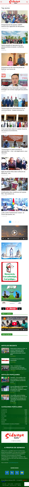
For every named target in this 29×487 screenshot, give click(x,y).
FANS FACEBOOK (7, 334)
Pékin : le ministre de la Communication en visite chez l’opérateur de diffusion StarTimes (18, 367)
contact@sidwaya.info (13, 462)
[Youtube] (22, 473)
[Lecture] (3, 238)
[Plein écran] (26, 238)
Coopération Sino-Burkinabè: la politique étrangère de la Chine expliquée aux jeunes (14, 88)
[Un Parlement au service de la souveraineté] (5, 361)
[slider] (13, 238)
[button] (14, 232)
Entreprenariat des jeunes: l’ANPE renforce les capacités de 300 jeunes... (13, 25)
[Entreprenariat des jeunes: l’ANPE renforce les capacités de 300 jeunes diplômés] (14, 16)
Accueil (2, 6)
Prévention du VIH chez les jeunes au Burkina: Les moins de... (12, 68)
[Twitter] (17, 473)
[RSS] (12, 473)
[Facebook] (7, 473)
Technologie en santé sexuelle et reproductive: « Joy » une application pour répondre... (14, 151)
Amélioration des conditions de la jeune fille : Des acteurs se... (13, 193)
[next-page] (18, 222)
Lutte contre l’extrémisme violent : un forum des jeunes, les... (12, 213)
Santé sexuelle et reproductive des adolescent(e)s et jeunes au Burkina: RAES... (12, 47)
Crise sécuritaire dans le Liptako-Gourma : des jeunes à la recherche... (14, 129)
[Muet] (23, 238)
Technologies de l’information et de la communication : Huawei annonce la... (13, 109)
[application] (14, 232)
